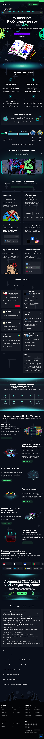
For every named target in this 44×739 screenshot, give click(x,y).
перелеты (5, 230)
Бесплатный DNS (4, 714)
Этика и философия (16, 714)
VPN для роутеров (38, 715)
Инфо (2, 728)
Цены (2, 709)
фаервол (15, 625)
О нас (2, 723)
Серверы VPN (4, 715)
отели (10, 230)
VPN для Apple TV (37, 712)
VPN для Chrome (28, 710)
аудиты (34, 91)
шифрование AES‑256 (23, 624)
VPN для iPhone (28, 715)
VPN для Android (37, 707)
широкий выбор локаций (19, 622)
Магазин (14, 709)
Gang (13, 728)
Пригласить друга (16, 712)
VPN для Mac (27, 709)
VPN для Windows (28, 707)
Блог (13, 726)
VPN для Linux (37, 709)
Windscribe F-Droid (28, 717)
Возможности (15, 710)
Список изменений (16, 707)
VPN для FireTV (37, 710)
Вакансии (3, 726)
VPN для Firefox (28, 712)
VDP (13, 724)
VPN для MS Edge (28, 714)
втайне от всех (7, 108)
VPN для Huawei (37, 714)
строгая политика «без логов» (25, 618)
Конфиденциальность (16, 723)
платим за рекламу (14, 88)
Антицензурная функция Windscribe (21, 636)
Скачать (3, 707)
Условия (3, 724)
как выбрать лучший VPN (17, 614)
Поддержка (3, 710)
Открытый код (4, 712)
